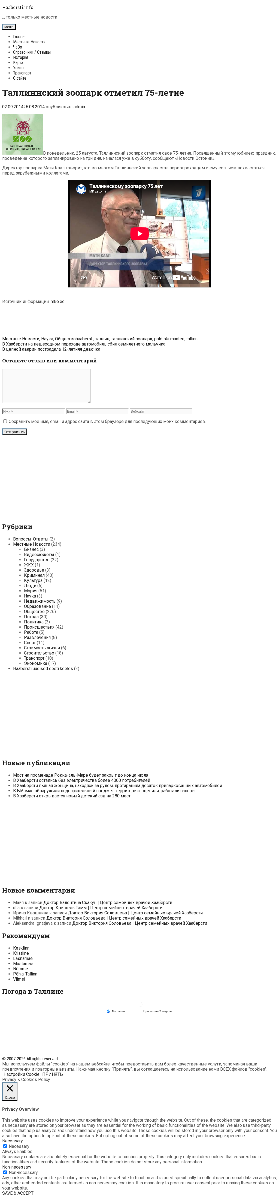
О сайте (19, 78)
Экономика (35, 663)
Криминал (34, 575)
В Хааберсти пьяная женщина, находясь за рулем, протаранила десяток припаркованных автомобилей (117, 785)
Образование (37, 606)
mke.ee (58, 301)
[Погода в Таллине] (139, 1006)
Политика (34, 621)
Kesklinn (21, 948)
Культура (33, 580)
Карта (18, 62)
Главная (19, 36)
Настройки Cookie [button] (22, 1074)
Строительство (39, 653)
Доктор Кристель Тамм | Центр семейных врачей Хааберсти (100, 907)
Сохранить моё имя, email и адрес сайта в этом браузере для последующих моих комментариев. (107, 421)
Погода (31, 616)
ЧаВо (17, 47)
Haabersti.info (17, 7)
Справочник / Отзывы (32, 52)
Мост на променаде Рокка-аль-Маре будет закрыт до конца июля (80, 775)
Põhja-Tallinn (25, 974)
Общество (65, 338)
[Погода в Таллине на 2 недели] (157, 1011)
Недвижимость (40, 601)
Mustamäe (23, 963)
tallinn (192, 338)
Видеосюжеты (39, 554)
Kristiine (21, 953)
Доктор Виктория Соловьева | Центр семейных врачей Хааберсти (135, 912)
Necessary (19, 1146)
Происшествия (39, 627)
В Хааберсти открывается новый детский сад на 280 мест (72, 795)
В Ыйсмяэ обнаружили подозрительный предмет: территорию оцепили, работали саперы (104, 790)
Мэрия (30, 590)
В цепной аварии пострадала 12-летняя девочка (51, 349)
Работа (31, 632)
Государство (37, 559)
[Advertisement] (139, 320)
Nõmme (20, 968)
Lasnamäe (23, 958)
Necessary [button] (12, 1140)
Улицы (18, 67)
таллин (102, 338)
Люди (30, 585)
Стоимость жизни (42, 647)
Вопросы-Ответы (30, 539)
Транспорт (22, 73)
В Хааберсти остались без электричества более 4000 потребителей (81, 780)
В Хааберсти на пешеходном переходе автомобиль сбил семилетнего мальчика (83, 344)
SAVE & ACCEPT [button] (18, 1193)
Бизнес (31, 549)
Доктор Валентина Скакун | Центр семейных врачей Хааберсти (107, 902)
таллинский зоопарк (131, 338)
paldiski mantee (169, 338)
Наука (47, 338)
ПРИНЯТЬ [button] (52, 1074)
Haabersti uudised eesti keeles (43, 668)
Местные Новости (29, 41)
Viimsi (19, 979)
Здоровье (34, 570)
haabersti (84, 338)
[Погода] (115, 1011)
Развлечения (37, 637)
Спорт (30, 642)
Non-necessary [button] (16, 1167)
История (20, 57)
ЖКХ (29, 565)
